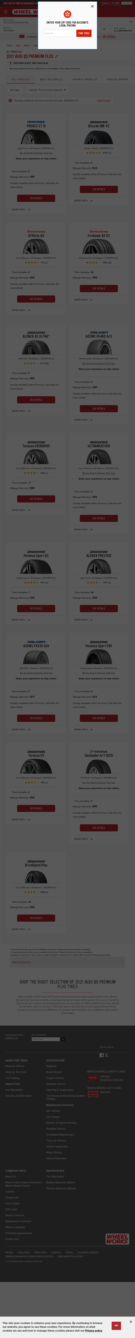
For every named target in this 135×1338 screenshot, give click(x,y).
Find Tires (84, 33)
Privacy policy (93, 1331)
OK (116, 1326)
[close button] (131, 1321)
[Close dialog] (92, 6)
